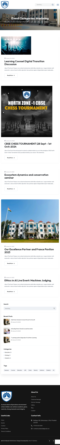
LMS (25, 370)
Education (7, 352)
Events (3, 423)
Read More (10, 75)
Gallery (33, 405)
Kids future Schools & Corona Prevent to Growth (23, 320)
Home (2, 420)
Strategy (7, 355)
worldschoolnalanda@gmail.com (41, 428)
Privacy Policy (4, 428)
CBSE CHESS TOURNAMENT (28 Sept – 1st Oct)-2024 (27, 145)
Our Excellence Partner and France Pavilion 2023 (29, 251)
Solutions (42, 370)
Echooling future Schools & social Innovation (22, 328)
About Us (33, 396)
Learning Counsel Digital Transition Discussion (24, 63)
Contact (33, 410)
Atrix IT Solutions (33, 440)
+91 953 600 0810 (38, 425)
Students (7, 358)
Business (7, 370)
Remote (35, 370)
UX (53, 370)
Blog (32, 408)
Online (30, 370)
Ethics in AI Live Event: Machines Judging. (28, 280)
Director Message (35, 402)
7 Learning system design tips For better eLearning (24, 337)
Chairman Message (36, 399)
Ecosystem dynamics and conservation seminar (26, 176)
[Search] (53, 5)
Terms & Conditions (6, 431)
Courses (13, 370)
